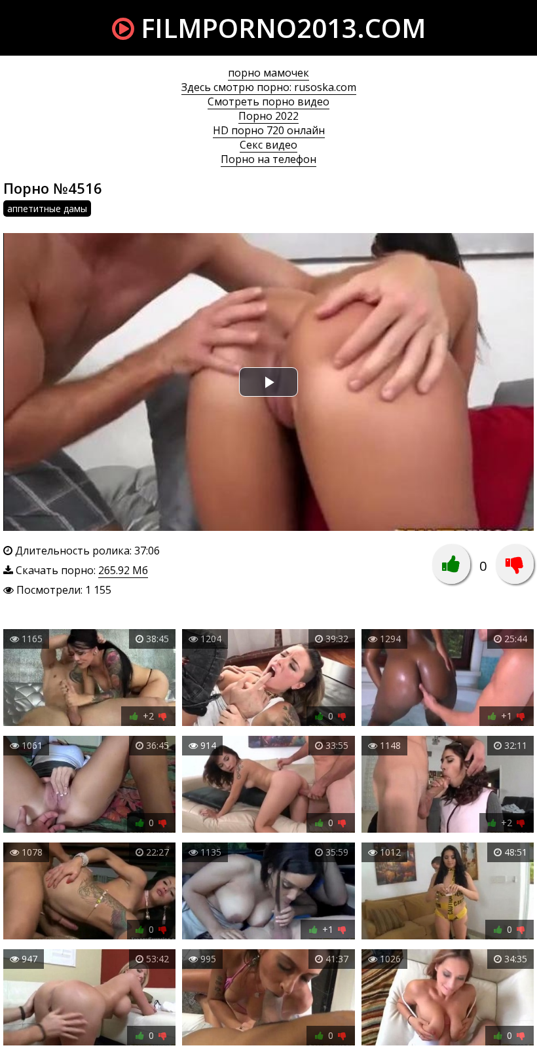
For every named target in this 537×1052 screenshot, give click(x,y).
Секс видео (268, 144)
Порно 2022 (268, 116)
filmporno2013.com (280, 28)
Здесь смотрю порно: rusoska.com (268, 87)
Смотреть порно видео (268, 101)
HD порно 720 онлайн (269, 130)
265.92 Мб (123, 570)
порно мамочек (268, 72)
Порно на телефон (268, 159)
